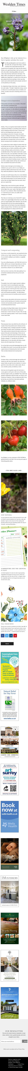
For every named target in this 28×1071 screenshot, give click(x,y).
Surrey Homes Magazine (13, 1061)
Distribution (10, 1064)
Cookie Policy (21, 1064)
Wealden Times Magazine (14, 1062)
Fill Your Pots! (7, 624)
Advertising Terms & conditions (15, 1065)
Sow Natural (6, 515)
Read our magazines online (14, 1059)
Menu (14, 11)
